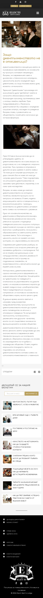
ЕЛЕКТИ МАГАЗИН (13, 557)
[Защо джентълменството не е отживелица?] (38, 372)
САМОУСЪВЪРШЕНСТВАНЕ (16, 545)
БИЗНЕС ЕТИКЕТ (12, 522)
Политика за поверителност (16, 587)
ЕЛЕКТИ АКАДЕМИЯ (13, 554)
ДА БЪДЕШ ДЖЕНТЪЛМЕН (16, 519)
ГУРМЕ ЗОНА (11, 531)
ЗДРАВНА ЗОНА (12, 534)
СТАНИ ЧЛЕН (25, 6)
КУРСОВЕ (10, 542)
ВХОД (14, 6)
